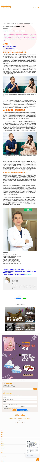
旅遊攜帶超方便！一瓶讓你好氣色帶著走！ (30, 313)
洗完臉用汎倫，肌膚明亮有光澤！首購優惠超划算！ (13, 269)
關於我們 (11, 418)
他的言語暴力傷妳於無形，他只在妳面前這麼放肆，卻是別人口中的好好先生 (10, 328)
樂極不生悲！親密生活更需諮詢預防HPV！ (30, 321)
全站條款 (15, 418)
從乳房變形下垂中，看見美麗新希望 (9, 46)
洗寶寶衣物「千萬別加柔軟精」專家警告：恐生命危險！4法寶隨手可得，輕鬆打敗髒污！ (20, 328)
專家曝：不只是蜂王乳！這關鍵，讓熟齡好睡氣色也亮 (14, 274)
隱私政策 (15, 408)
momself (8, 23)
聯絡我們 (29, 418)
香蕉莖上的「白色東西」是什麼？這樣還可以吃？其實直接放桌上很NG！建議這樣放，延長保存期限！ (15, 319)
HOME (4, 23)
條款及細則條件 (10, 408)
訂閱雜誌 (20, 418)
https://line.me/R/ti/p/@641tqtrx (32, 447)
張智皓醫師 (20, 296)
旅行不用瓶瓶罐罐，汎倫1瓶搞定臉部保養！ (30, 328)
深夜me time (13, 23)
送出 (35, 388)
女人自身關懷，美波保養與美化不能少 (24, 23)
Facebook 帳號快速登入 (23, 410)
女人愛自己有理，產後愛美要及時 (9, 48)
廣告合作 (24, 418)
